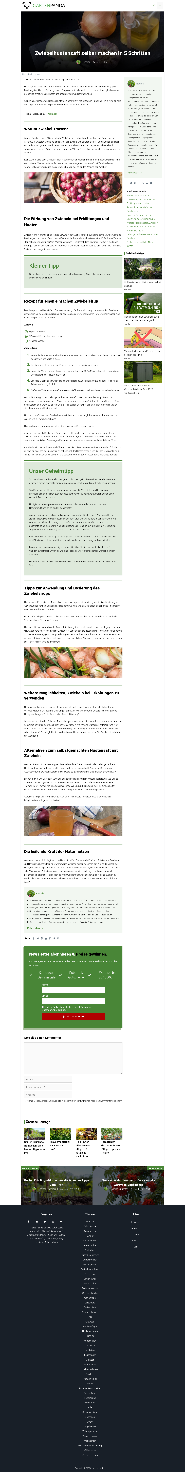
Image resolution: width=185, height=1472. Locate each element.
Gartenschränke (90, 1293)
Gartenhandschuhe (90, 1269)
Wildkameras (90, 1450)
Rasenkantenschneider (90, 1388)
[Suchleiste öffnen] (154, 5)
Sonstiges (90, 1417)
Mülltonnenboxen (90, 1369)
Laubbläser (90, 1350)
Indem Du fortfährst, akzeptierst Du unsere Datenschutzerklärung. (66, 1008)
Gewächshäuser (90, 1312)
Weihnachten (90, 1440)
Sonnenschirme (90, 1412)
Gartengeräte (89, 1264)
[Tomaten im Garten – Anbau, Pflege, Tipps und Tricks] (111, 1138)
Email (45, 995)
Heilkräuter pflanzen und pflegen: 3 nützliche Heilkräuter (83, 1149)
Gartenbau (90, 1250)
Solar (89, 1407)
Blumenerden (89, 1231)
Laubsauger (90, 1355)
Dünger (90, 1236)
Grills (90, 1317)
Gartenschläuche (90, 1288)
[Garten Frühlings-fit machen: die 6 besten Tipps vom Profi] (34, 1138)
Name (45, 984)
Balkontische (90, 1226)
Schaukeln (90, 1402)
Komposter (90, 1345)
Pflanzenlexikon (90, 1378)
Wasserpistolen (90, 1436)
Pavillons (90, 1374)
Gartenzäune (90, 1307)
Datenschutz (136, 1228)
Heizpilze (89, 1336)
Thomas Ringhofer (47, 1189)
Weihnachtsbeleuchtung (90, 1445)
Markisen (90, 1359)
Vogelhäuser (90, 1426)
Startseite (26, 74)
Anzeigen (52, 114)
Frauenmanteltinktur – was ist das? (60, 1145)
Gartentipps (35, 74)
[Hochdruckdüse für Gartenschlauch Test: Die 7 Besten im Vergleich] (143, 304)
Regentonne (90, 1398)
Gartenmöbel (90, 1283)
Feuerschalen (90, 1240)
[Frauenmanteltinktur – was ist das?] (60, 1138)
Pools (90, 1383)
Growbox (89, 1321)
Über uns (136, 1240)
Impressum (136, 1222)
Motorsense (90, 1364)
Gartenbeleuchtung (90, 1255)
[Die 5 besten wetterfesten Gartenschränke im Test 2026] (143, 372)
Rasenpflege (90, 1393)
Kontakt (136, 1234)
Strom (90, 1421)
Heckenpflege (90, 1326)
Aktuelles (89, 1221)
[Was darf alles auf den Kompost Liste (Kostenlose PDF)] (143, 338)
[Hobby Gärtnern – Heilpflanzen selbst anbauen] (143, 269)
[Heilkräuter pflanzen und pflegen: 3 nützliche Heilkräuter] (86, 1138)
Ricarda (86, 62)
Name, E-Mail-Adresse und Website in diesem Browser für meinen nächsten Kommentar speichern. (74, 1100)
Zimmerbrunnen (90, 1455)
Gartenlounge (90, 1278)
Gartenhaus (90, 1274)
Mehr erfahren (51, 1242)
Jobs (136, 1247)
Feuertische (90, 1245)
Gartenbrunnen (90, 1259)
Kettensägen (90, 1340)
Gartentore (90, 1302)
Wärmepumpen (89, 1431)
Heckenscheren (90, 1331)
